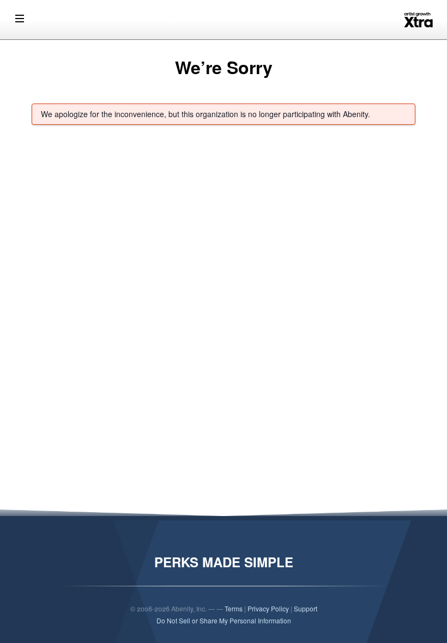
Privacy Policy (268, 608)
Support (305, 608)
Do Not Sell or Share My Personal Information (223, 620)
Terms (234, 608)
